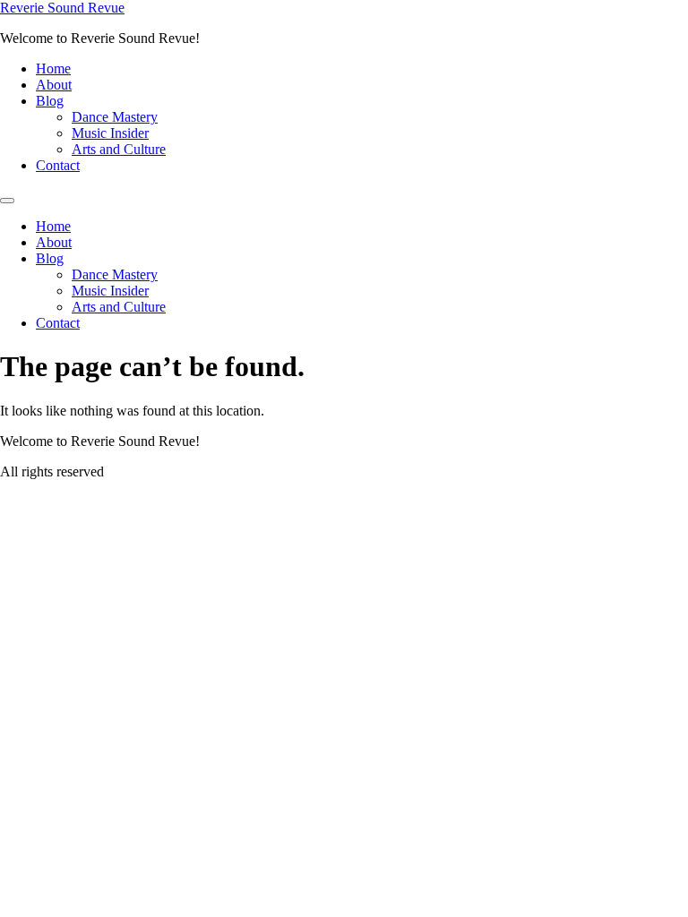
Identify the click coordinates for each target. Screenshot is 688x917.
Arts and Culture (119, 149)
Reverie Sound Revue (62, 7)
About (54, 84)
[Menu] (7, 200)
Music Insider (110, 133)
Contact (58, 165)
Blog (50, 100)
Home (53, 68)
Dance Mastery (115, 116)
